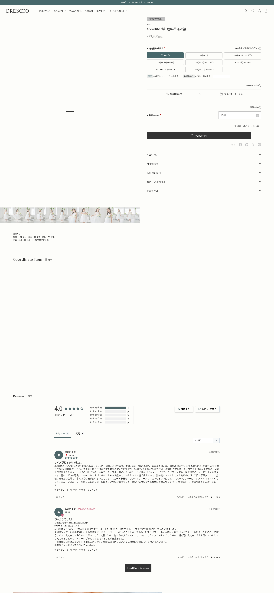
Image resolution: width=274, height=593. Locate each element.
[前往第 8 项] (84, 215)
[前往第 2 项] (17, 215)
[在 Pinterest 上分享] (246, 144)
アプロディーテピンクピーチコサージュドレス (75, 490)
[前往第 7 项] (73, 215)
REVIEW (101, 10)
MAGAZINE (75, 10)
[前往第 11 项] (118, 215)
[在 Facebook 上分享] (240, 144)
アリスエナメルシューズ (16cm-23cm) (94, 358)
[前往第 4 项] (39, 215)
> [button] (138, 568)
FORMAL (44, 10)
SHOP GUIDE (117, 10)
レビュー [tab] (60, 433)
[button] (212, 497)
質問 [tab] (77, 433)
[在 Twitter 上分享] (253, 144)
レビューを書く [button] (209, 409)
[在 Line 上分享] (259, 144)
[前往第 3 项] (28, 215)
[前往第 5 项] (50, 215)
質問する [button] (185, 409)
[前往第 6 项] (62, 215)
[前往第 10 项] (107, 215)
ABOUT (89, 10)
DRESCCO (150, 24)
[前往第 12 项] (129, 215)
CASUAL (58, 10)
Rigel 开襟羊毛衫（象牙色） (26, 358)
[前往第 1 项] (5, 215)
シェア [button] (61, 497)
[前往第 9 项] (95, 215)
